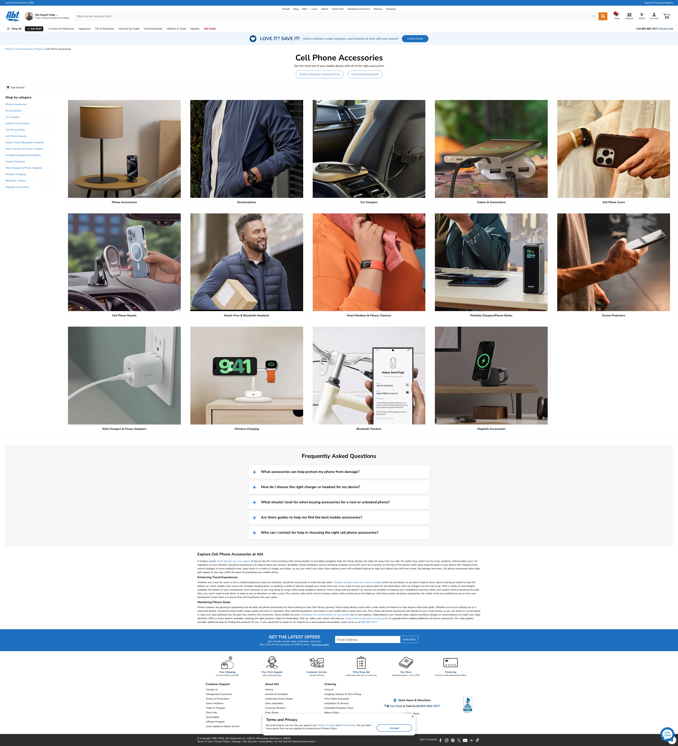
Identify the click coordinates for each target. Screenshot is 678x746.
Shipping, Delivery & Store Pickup (342, 694)
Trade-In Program (215, 708)
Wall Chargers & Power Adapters (23, 168)
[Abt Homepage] (12, 16)
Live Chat (395, 706)
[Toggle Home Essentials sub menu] (164, 29)
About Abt (272, 684)
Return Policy (331, 712)
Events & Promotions (217, 698)
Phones (39, 49)
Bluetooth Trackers (15, 180)
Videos (324, 9)
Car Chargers (12, 117)
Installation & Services (358, 9)
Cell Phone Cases (15, 129)
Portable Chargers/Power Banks (23, 155)
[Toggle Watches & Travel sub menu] (188, 29)
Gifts (304, 9)
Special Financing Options (659, 2)
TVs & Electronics (23, 49)
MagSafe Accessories (17, 187)
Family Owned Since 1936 (19, 2)
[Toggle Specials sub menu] (201, 29)
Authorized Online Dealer (279, 698)
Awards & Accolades (276, 694)
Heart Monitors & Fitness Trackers (24, 149)
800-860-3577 (369, 622)
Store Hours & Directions (414, 700)
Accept (394, 728)
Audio (129, 28)
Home (153, 28)
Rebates (378, 9)
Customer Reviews (275, 708)
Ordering (330, 684)
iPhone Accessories (16, 104)
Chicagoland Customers (219, 694)
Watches (176, 28)
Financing (391, 9)
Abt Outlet (210, 28)
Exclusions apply (320, 644)
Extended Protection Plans (338, 708)
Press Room (271, 712)
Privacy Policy (348, 725)
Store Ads (211, 712)
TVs (104, 28)
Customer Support (218, 684)
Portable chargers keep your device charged (357, 582)
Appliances (85, 28)
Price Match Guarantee (336, 698)
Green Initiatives (215, 703)
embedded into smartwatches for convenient (324, 614)
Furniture (61, 28)
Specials (195, 28)
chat (661, 28)
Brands (286, 9)
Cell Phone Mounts (16, 136)
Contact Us (212, 689)
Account (328, 689)
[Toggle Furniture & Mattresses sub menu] (76, 29)
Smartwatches (13, 110)
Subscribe (409, 639)
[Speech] (593, 16)
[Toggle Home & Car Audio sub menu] (141, 29)
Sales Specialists (274, 703)
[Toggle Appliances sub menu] (92, 29)
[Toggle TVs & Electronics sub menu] (116, 29)
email (670, 28)
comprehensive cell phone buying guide (366, 618)
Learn (314, 9)
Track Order (338, 9)
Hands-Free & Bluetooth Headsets (24, 142)
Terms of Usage (326, 725)
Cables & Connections (17, 123)
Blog (295, 9)
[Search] (603, 16)
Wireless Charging (15, 174)
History (269, 689)
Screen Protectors (15, 161)
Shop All (16, 28)
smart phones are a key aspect (233, 561)
